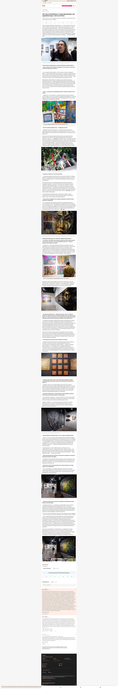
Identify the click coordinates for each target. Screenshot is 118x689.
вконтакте (45, 663)
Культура (44, 11)
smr (44, 634)
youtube (44, 666)
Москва (48, 2)
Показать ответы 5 (45, 630)
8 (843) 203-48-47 (56, 659)
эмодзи (46, 642)
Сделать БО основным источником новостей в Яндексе (59, 572)
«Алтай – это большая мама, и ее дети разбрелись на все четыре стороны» (56, 278)
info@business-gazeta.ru (45, 660)
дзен (61, 665)
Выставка (47, 11)
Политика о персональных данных (46, 680)
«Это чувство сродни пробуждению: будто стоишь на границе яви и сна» (55, 124)
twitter (61, 663)
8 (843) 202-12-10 (44, 659)
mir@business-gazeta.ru (56, 660)
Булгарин (45, 589)
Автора (55, 581)
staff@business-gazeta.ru (68, 659)
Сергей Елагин (45, 566)
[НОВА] (66, 5)
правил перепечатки (51, 683)
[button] (75, 537)
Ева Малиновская (45, 564)
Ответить (51, 630)
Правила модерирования (46, 648)
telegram (44, 665)
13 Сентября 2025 (45, 9)
